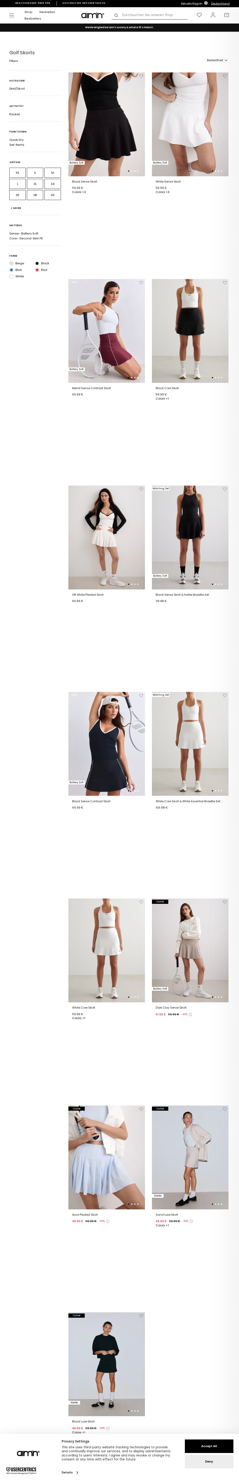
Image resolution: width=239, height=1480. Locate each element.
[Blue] (11, 270)
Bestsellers (33, 18)
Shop (28, 12)
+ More (16, 208)
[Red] (37, 270)
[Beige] (11, 263)
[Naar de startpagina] (93, 15)
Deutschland (220, 4)
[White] (11, 276)
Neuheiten (47, 12)
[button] (128, 171)
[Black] (37, 263)
